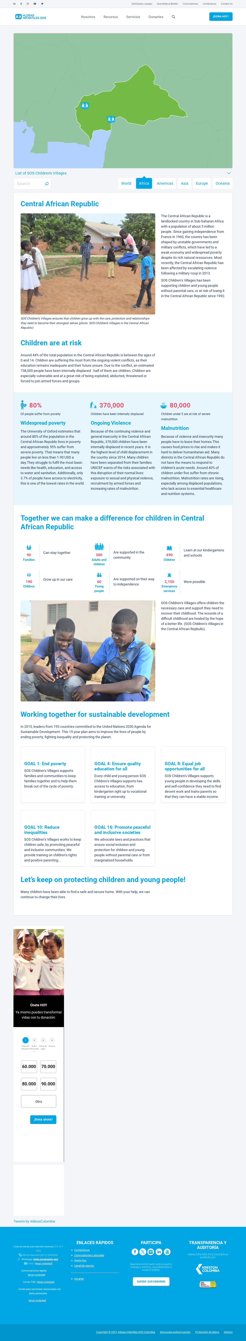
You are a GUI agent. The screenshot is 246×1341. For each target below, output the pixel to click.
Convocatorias (190, 4)
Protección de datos (207, 1332)
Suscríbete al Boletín (167, 4)
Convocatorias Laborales (89, 1255)
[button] (111, 119)
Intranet (79, 1278)
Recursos (111, 17)
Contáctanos (209, 4)
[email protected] (43, 1263)
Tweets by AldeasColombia (34, 1221)
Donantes (156, 17)
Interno (228, 1332)
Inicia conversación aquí (45, 1259)
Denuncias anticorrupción (175, 1332)
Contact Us (227, 4)
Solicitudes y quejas (142, 4)
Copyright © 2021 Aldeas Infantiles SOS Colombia (125, 1332)
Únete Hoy (80, 1260)
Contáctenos (82, 1250)
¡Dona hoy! (221, 16)
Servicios (133, 17)
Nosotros (88, 17)
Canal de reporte (84, 1265)
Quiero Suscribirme (151, 1281)
